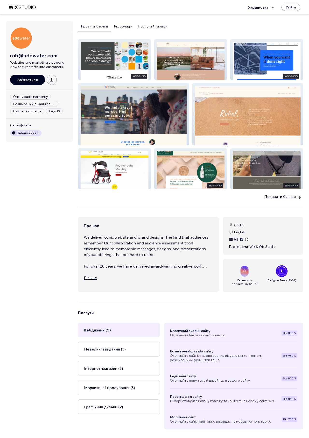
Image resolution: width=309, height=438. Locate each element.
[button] (114, 59)
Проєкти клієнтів (94, 26)
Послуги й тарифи (153, 26)
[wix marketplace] (22, 7)
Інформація (123, 26)
